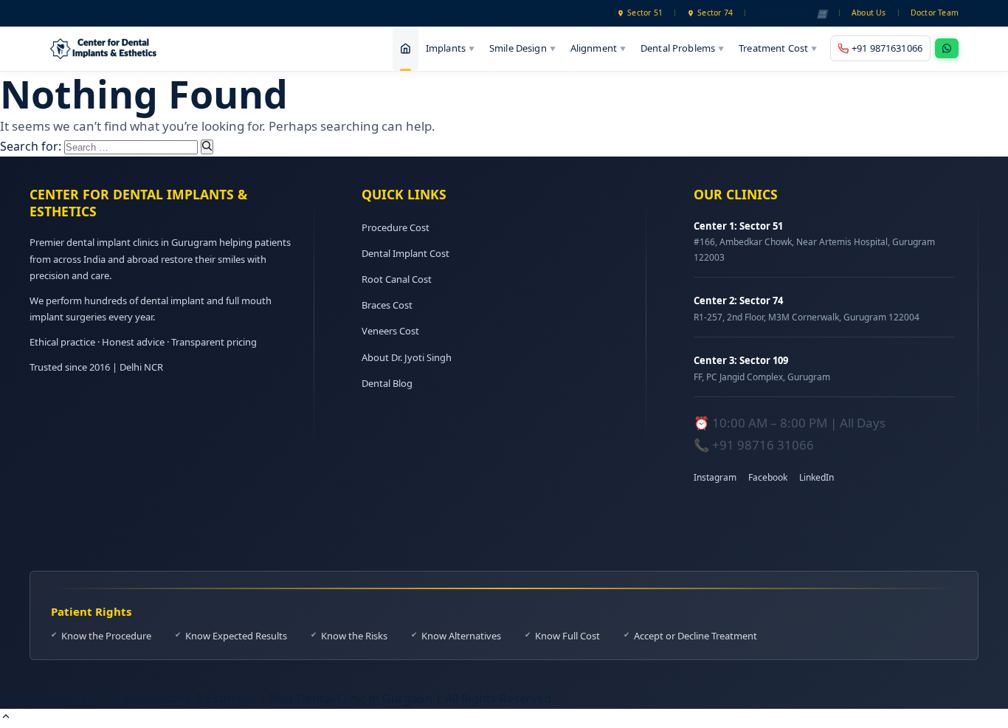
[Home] (405, 49)
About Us (869, 12)
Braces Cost (387, 305)
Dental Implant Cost (405, 253)
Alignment (598, 48)
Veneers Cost (390, 330)
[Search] (207, 147)
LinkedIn (816, 477)
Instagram (715, 477)
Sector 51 (645, 12)
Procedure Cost (395, 227)
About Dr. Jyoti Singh (407, 357)
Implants (450, 48)
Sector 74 (715, 12)
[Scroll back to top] (6, 718)
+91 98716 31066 (763, 444)
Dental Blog (387, 383)
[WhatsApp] (947, 48)
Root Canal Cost (397, 279)
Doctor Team (935, 12)
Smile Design (522, 48)
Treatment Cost (778, 48)
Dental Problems (682, 48)
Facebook (767, 477)
